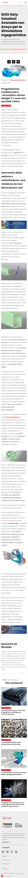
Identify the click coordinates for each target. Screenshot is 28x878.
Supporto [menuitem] (4, 856)
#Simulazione (12, 680)
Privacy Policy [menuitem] (6, 860)
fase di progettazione (12, 417)
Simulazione (6, 105)
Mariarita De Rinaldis (18, 80)
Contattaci (5, 842)
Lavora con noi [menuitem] (6, 863)
